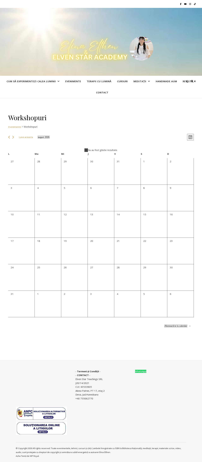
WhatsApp (140, 371)
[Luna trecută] (9, 137)
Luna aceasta (26, 137)
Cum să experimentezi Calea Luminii (31, 81)
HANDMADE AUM (166, 81)
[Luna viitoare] (13, 137)
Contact (102, 92)
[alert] (101, 150)
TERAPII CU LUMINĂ (99, 81)
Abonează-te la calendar (176, 326)
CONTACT (83, 375)
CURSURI (122, 81)
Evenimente (14, 126)
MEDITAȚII (140, 81)
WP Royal (34, 456)
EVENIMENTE (73, 81)
